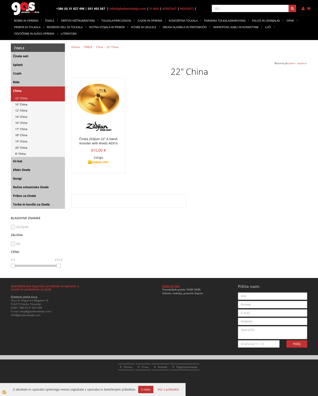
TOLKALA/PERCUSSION (116, 20)
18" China (21, 135)
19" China (21, 141)
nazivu (301, 63)
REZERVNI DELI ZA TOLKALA (65, 27)
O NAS (154, 8)
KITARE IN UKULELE (143, 27)
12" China (21, 110)
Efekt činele (21, 170)
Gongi (17, 178)
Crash (17, 73)
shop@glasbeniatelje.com (35, 311)
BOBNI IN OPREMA (26, 20)
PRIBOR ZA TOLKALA (27, 27)
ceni (290, 63)
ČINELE (49, 20)
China (17, 91)
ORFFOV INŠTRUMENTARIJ (78, 20)
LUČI (268, 27)
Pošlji (297, 344)
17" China (21, 129)
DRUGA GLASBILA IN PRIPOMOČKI (185, 27)
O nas (145, 367)
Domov (75, 47)
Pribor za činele (24, 196)
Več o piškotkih (168, 389)
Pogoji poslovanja (186, 367)
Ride (16, 82)
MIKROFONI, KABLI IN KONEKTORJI (236, 27)
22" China (21, 98)
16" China (21, 123)
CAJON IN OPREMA (150, 20)
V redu (146, 389)
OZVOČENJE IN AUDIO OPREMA (34, 33)
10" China (21, 104)
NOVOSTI (187, 8)
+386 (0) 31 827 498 (30, 308)
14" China (21, 117)
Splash (18, 65)
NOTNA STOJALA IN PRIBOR (107, 27)
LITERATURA (69, 33)
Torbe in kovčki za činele (31, 204)
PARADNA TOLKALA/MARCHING (225, 20)
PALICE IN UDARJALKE (266, 20)
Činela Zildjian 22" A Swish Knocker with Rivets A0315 (98, 141)
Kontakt (162, 367)
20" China (21, 148)
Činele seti (20, 56)
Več (98, 110)
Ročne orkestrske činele (31, 187)
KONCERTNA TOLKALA (183, 20)
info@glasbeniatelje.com (127, 8)
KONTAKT (169, 8)
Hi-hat (17, 161)
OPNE (290, 20)
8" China (20, 154)
